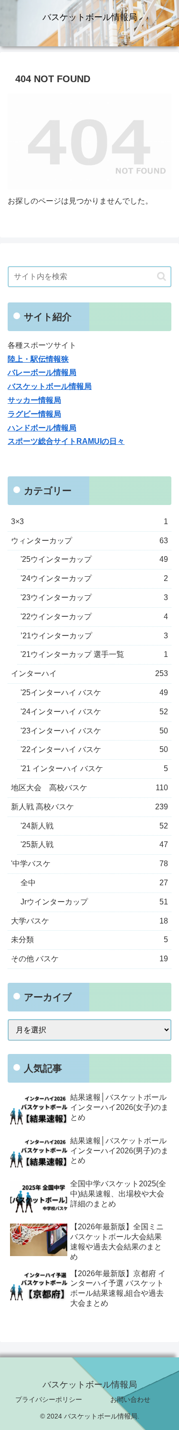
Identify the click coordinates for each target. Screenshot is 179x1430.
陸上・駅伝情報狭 (38, 359)
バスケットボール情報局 (50, 386)
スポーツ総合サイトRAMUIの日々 (66, 441)
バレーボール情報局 (42, 372)
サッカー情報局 (34, 400)
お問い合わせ (130, 1399)
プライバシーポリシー (48, 1399)
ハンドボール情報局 (42, 428)
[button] (161, 276)
